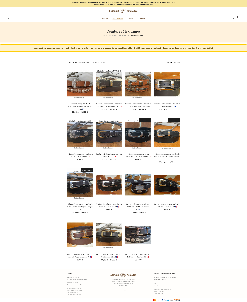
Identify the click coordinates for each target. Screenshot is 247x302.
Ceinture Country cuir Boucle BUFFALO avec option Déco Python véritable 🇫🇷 (80, 106)
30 (104, 62)
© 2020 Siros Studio (123, 300)
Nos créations (113, 35)
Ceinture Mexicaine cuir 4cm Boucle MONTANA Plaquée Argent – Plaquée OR (80, 206)
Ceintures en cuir (124, 35)
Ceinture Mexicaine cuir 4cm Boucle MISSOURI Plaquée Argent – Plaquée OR (167, 156)
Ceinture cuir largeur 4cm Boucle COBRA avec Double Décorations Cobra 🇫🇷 (138, 206)
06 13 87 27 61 (75, 277)
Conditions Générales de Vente (163, 289)
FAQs (155, 284)
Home (105, 35)
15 (101, 62)
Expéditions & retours (160, 286)
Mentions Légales (159, 291)
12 (98, 62)
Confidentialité (158, 293)
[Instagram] (124, 290)
